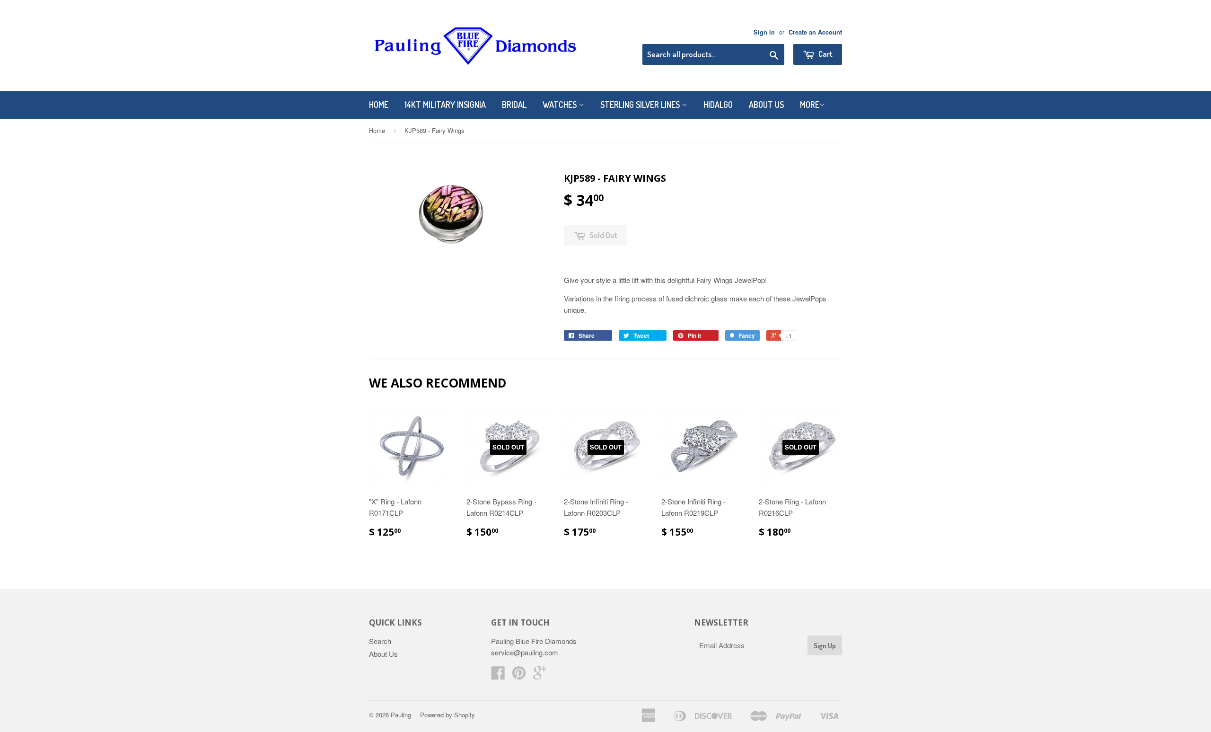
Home (378, 104)
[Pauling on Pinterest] (519, 675)
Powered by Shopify (447, 714)
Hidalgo (718, 104)
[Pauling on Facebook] (498, 675)
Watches (561, 104)
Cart (825, 54)
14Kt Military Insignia (445, 104)
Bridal (514, 104)
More (809, 104)
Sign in (764, 32)
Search (380, 641)
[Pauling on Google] (540, 675)
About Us (766, 104)
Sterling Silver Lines (641, 104)
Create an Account (815, 32)
